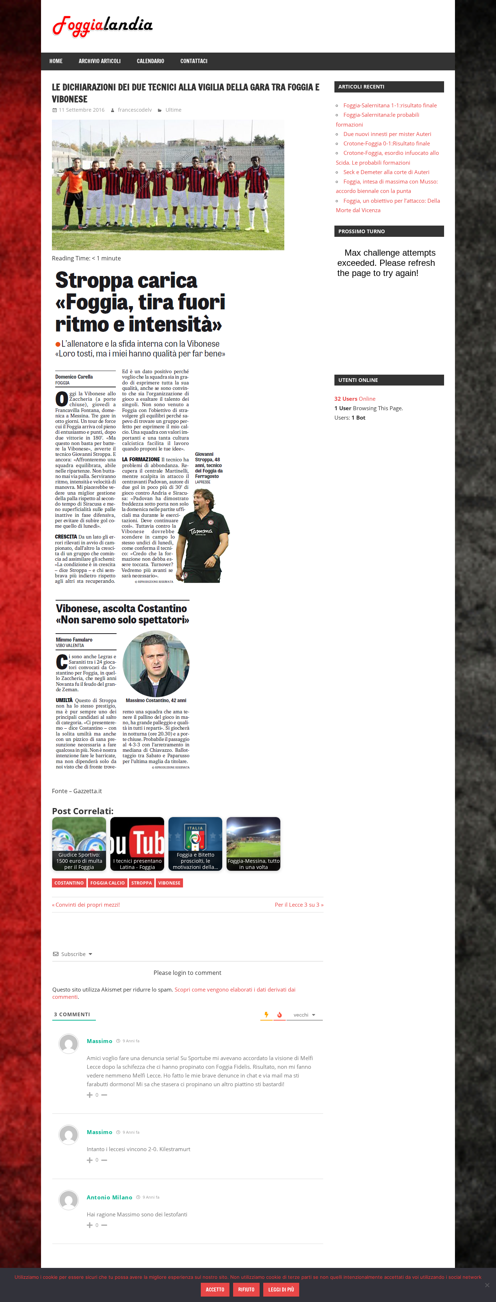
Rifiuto (246, 1289)
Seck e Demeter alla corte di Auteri (386, 172)
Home (55, 61)
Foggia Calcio (107, 883)
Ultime (174, 109)
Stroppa (141, 883)
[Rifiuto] (487, 1285)
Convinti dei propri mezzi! (87, 904)
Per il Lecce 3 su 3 (297, 904)
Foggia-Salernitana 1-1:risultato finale (390, 105)
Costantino (69, 883)
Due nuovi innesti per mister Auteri (387, 133)
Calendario (150, 61)
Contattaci (193, 61)
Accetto (215, 1289)
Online (354, 398)
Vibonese (169, 883)
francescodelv (135, 109)
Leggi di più (281, 1289)
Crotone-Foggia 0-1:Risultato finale (386, 143)
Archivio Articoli (100, 61)
